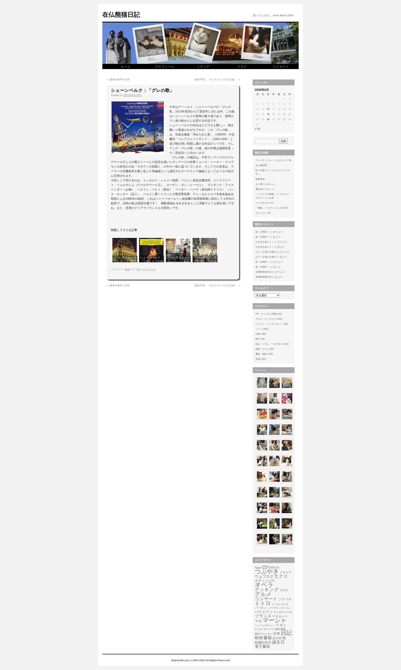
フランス (263, 616)
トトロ (263, 603)
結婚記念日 (263, 642)
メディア (203, 66)
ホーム (126, 66)
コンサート (266, 599)
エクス (281, 576)
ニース (276, 604)
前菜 (283, 629)
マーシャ (275, 620)
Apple (258, 567)
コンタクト (281, 66)
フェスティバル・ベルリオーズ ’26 (273, 160)
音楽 (127, 269)
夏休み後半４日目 (118, 79)
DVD (272, 567)
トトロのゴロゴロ (264, 203)
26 (268, 119)
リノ (272, 625)
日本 (276, 634)
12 (268, 108)
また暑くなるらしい (265, 184)
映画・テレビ (262, 349)
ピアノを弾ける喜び (265, 252)
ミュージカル (262, 625)
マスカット (280, 616)
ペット (258, 329)
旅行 (257, 339)
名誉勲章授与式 (263, 272)
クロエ (283, 590)
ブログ (242, 66)
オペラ (264, 585)
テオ (288, 599)
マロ (258, 621)
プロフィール (164, 66)
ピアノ (268, 612)
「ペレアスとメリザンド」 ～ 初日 (125, 259)
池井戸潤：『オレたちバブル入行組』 (217, 79)
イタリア (285, 572)
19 (268, 114)
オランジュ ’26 (262, 213)
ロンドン (269, 629)
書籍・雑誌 (261, 354)
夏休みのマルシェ (264, 189)
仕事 (257, 334)
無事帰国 (260, 179)
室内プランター (263, 633)
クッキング (267, 590)
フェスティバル (282, 612)
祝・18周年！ (262, 262)
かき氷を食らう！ (264, 242)
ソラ (281, 599)
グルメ (263, 594)
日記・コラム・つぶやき (268, 344)
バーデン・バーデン (267, 607)
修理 (277, 629)
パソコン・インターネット (269, 324)
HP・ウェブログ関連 (266, 314)
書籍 (267, 638)
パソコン (285, 607)
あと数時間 (261, 165)
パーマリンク (148, 269)
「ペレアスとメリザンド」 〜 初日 (178, 259)
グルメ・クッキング (265, 319)
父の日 (277, 638)
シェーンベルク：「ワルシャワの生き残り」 (151, 261)
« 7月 (257, 128)
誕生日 (278, 642)
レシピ (259, 629)
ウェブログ (264, 576)
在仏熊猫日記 (121, 14)
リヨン (281, 625)
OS (277, 567)
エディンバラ (265, 580)
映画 (259, 638)
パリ (258, 612)
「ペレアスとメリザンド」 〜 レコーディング (205, 261)
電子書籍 (262, 646)
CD (138, 269)
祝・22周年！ (262, 232)
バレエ (284, 604)
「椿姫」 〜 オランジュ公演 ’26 (271, 208)
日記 (286, 633)
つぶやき (267, 571)
